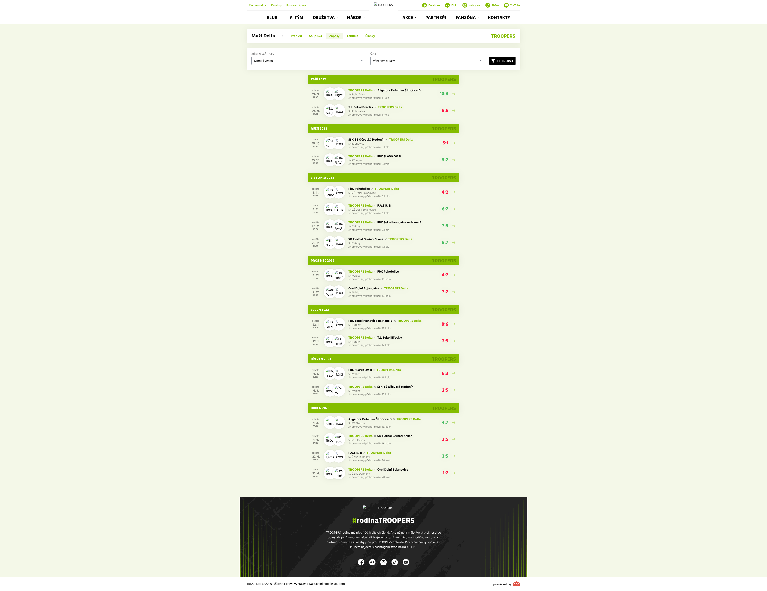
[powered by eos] (506, 583)
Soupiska (315, 36)
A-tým (296, 17)
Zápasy (334, 36)
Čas (373, 54)
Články (370, 36)
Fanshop (276, 5)
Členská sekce (257, 5)
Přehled (296, 36)
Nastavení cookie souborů (327, 583)
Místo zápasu (263, 54)
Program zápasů (296, 5)
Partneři (435, 17)
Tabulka (352, 36)
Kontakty (499, 17)
